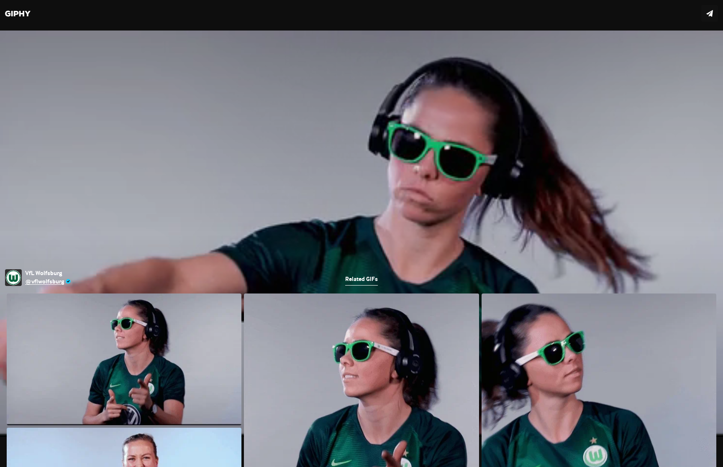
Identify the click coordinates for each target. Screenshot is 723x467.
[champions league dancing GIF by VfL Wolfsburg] (361, 233)
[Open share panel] (709, 13)
